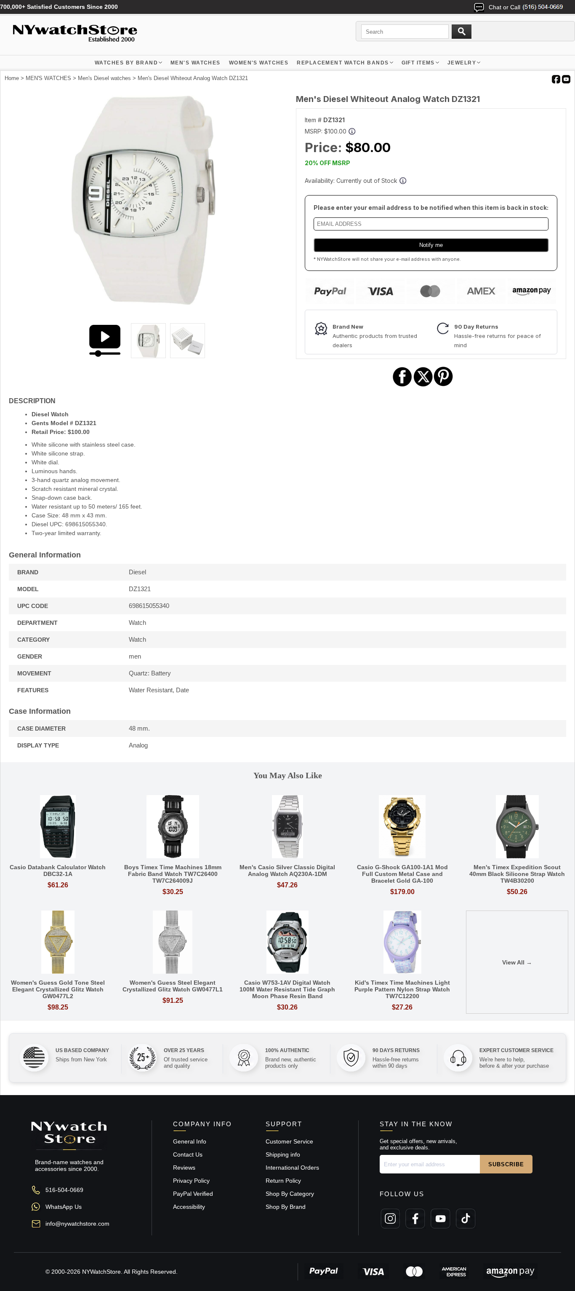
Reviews (184, 1167)
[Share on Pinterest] (443, 385)
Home (12, 78)
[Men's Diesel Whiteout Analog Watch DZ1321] (144, 302)
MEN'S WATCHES (195, 63)
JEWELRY (461, 63)
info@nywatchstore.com (77, 1223)
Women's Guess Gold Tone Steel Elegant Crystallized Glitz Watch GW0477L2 (58, 989)
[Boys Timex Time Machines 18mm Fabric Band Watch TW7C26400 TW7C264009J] (173, 827)
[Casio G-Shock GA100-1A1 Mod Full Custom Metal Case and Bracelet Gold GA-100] (402, 827)
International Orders (292, 1167)
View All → (517, 962)
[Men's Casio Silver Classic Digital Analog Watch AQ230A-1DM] (288, 827)
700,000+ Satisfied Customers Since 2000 (59, 6)
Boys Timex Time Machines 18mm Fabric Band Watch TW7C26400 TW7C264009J (172, 874)
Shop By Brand (286, 1206)
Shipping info (283, 1154)
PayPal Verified (193, 1193)
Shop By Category (290, 1193)
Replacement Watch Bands (343, 63)
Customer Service (289, 1141)
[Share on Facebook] (402, 385)
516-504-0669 (64, 1190)
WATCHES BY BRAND (126, 63)
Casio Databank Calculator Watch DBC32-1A (58, 870)
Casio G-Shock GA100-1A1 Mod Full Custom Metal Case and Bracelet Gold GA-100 (402, 874)
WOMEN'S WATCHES (259, 63)
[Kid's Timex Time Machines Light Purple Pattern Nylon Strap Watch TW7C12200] (402, 943)
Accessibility (189, 1206)
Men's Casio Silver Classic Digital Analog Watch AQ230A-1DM (287, 870)
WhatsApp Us (63, 1206)
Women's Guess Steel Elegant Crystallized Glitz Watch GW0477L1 (172, 986)
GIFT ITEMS (418, 63)
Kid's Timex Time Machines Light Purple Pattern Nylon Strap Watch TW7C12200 (402, 989)
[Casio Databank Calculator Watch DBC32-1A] (58, 827)
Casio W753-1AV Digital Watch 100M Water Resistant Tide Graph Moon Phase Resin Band (287, 989)
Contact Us (187, 1154)
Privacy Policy (191, 1180)
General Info (189, 1141)
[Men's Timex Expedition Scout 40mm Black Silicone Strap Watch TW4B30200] (517, 827)
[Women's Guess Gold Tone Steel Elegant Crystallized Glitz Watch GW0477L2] (58, 943)
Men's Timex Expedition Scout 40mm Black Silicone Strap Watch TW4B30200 (517, 874)
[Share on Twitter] (423, 385)
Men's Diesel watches (104, 78)
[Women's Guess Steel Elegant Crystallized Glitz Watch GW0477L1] (173, 943)
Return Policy (283, 1180)
